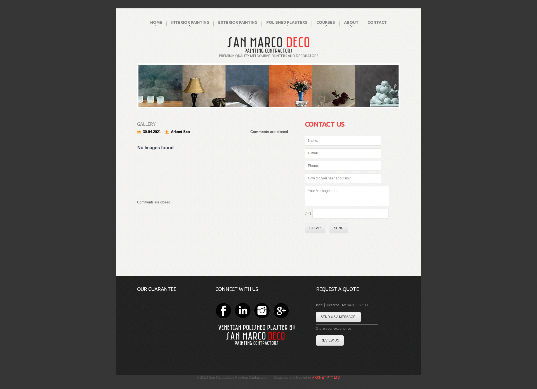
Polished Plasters (286, 22)
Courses (325, 22)
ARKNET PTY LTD (326, 377)
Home (156, 22)
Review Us (330, 340)
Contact (377, 22)
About (351, 22)
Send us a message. (338, 317)
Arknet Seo (180, 132)
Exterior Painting (237, 22)
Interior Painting (190, 22)
